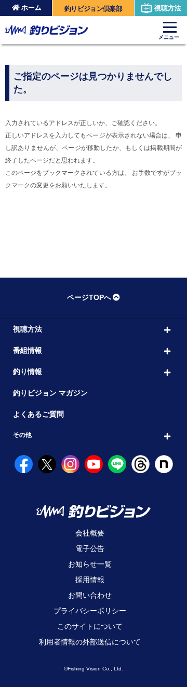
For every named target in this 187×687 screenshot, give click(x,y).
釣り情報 (27, 371)
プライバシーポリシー (90, 611)
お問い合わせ (90, 595)
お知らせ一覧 (90, 564)
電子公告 (89, 548)
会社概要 (89, 533)
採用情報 (89, 579)
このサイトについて (90, 626)
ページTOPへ (89, 297)
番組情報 (27, 350)
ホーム (31, 7)
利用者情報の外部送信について (90, 642)
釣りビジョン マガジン (50, 393)
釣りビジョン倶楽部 (93, 8)
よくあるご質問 (38, 414)
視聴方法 (167, 8)
